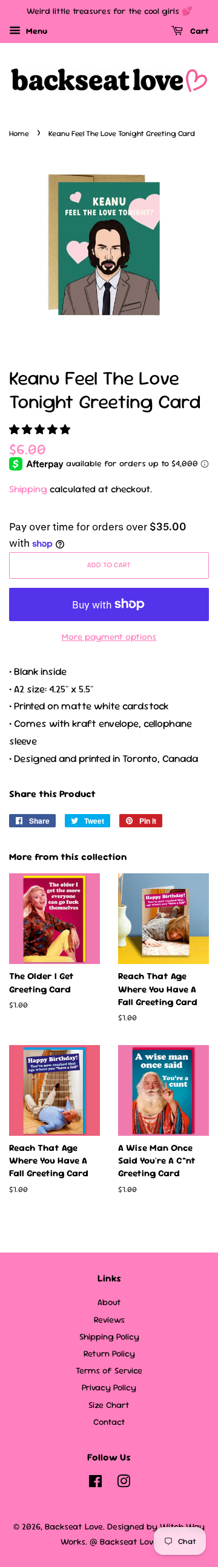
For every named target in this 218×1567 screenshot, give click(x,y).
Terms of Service (109, 1370)
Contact (109, 1421)
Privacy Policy (109, 1387)
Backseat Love (74, 1526)
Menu (35, 30)
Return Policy (109, 1353)
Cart (198, 30)
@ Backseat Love (124, 1541)
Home (19, 133)
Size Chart (109, 1404)
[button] (41, 429)
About (109, 1302)
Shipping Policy (109, 1336)
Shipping (28, 489)
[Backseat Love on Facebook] (95, 1483)
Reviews (109, 1319)
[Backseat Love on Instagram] (123, 1483)
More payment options (109, 636)
